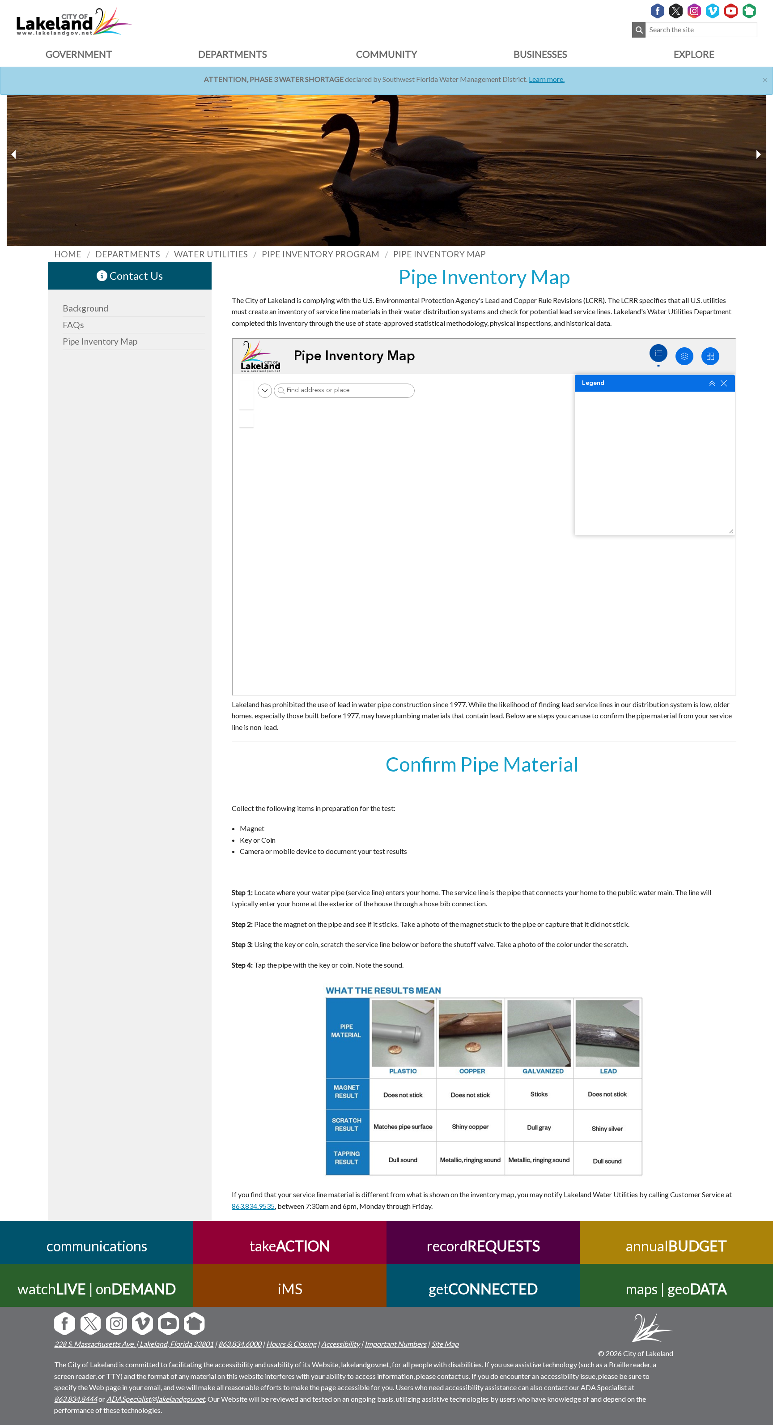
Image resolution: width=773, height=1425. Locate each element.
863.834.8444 (75, 1399)
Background (85, 308)
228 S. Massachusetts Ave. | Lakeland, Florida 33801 (133, 1344)
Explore (694, 54)
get (483, 1288)
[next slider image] (15, 154)
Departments (232, 54)
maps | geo (676, 1288)
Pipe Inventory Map (100, 341)
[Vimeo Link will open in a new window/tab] (712, 11)
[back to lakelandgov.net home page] (74, 20)
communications (97, 1245)
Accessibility (340, 1344)
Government (79, 54)
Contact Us (135, 275)
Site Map (445, 1344)
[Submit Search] (639, 30)
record (483, 1245)
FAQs (73, 325)
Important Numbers (395, 1344)
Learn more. (547, 79)
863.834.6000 (239, 1344)
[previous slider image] (758, 154)
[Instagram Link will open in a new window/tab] (694, 11)
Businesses (540, 54)
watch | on (96, 1288)
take (290, 1245)
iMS (290, 1288)
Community (386, 54)
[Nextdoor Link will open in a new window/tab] (749, 11)
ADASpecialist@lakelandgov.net (155, 1399)
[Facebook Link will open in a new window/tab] (657, 11)
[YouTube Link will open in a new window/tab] (731, 11)
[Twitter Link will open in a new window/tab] (676, 11)
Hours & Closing (291, 1344)
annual (676, 1245)
